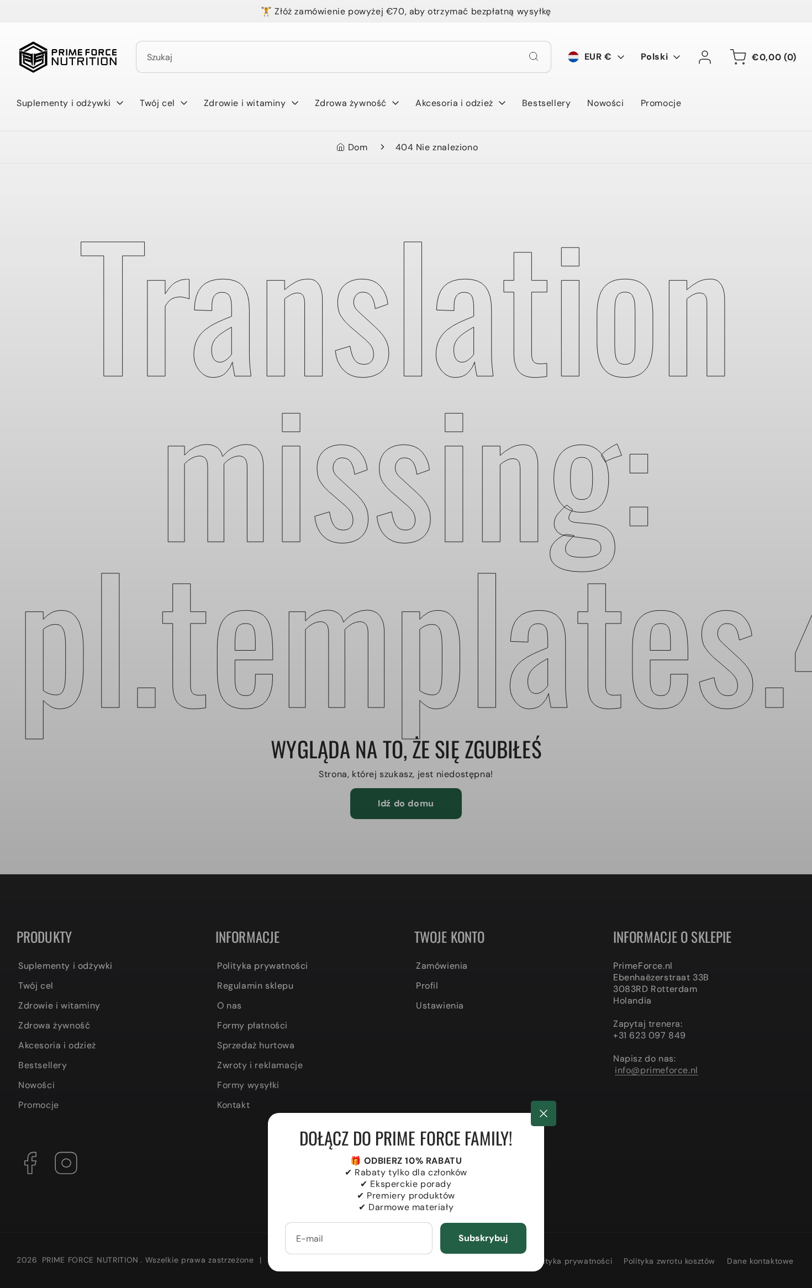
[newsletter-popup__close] (543, 1113)
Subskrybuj (483, 1238)
